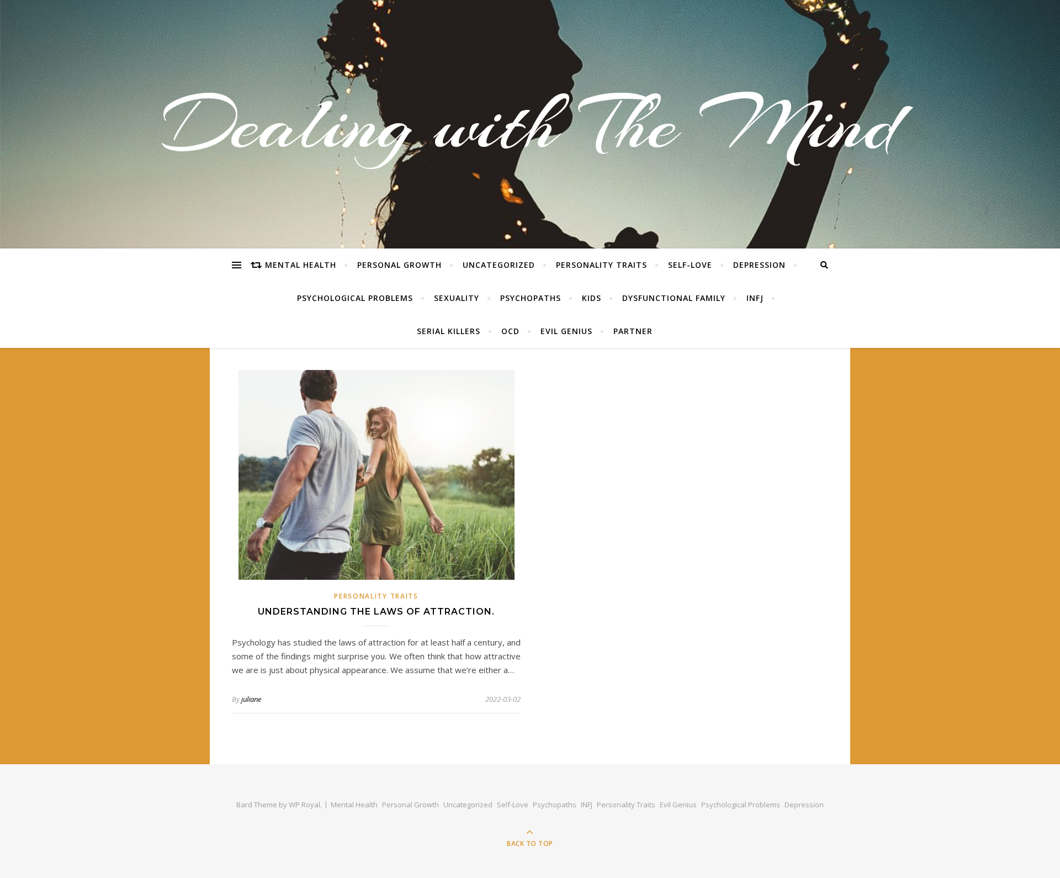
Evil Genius (566, 331)
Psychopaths (530, 298)
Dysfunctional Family (673, 298)
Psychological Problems (355, 298)
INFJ (755, 298)
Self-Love (690, 265)
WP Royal (304, 805)
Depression (759, 265)
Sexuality (456, 298)
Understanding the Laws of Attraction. (376, 611)
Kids (591, 298)
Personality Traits (601, 265)
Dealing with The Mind (530, 124)
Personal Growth (399, 265)
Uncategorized (499, 265)
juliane (251, 699)
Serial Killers (448, 331)
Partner (633, 331)
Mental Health (300, 265)
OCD (510, 331)
